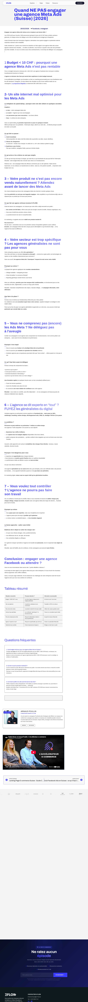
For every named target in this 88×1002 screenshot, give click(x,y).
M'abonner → (60, 975)
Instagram (31, 725)
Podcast (47, 3)
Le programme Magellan (19, 83)
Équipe (41, 3)
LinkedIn (24, 725)
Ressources (55, 3)
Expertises (32, 3)
